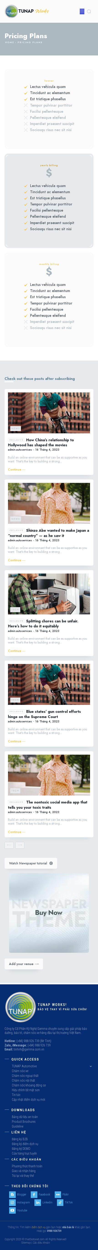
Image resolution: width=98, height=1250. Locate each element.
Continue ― (16, 470)
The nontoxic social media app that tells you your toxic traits (47, 805)
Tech (15, 609)
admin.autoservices (20, 450)
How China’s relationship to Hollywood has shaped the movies (41, 442)
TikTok (69, 1202)
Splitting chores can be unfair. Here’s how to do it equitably (43, 624)
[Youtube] (12, 1210)
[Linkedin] (37, 1202)
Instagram (23, 1202)
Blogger (21, 1194)
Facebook (44, 1194)
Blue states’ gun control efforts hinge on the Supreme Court (44, 714)
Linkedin (47, 1202)
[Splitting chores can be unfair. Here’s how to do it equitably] (49, 594)
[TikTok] (60, 1202)
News (15, 428)
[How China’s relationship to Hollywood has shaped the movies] (49, 412)
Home (9, 42)
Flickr (65, 1194)
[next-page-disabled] (19, 845)
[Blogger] (12, 1194)
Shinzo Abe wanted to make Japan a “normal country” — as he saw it (48, 533)
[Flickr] (58, 1194)
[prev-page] (9, 845)
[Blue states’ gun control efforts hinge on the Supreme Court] (49, 684)
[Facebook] (34, 1194)
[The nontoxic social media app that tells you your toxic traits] (49, 775)
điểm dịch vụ (38, 1227)
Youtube (22, 1210)
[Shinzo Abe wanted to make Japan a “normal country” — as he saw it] (49, 503)
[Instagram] (12, 1202)
